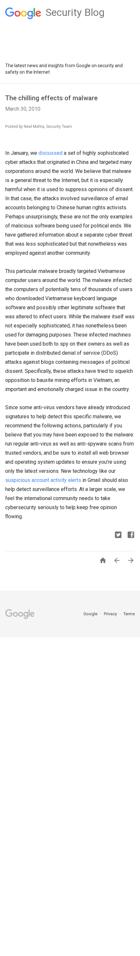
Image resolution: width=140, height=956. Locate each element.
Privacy (111, 613)
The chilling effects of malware (51, 98)
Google (90, 613)
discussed (50, 153)
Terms (129, 613)
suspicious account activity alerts (43, 480)
